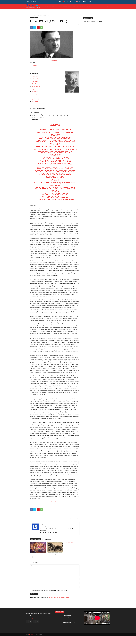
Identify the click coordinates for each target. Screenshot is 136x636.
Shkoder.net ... (32, 634)
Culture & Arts (54, 60)
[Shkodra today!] (58, 617)
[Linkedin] (44, 532)
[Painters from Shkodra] (38, 547)
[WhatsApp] (41, 27)
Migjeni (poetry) (36, 86)
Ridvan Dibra (35, 104)
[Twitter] (107, 6)
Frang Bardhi (35, 68)
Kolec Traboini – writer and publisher (71, 553)
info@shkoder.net (34, 618)
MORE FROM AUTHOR (46, 539)
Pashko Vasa (35, 94)
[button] (109, 2)
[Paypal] (49, 532)
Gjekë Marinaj (35, 99)
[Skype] (51, 532)
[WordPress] (56, 532)
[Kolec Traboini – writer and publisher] (71, 547)
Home (31, 15)
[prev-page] (31, 557)
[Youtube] (109, 6)
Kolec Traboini (35, 101)
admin (32, 24)
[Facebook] (103, 6)
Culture (35, 15)
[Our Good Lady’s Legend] (55, 547)
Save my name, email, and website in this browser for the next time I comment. (50, 590)
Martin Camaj (35, 83)
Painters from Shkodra (34, 553)
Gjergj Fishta (35, 78)
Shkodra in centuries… (69, 622)
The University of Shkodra (96, 21)
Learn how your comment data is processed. (59, 597)
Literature (36, 17)
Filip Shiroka (35, 76)
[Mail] (46, 532)
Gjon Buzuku (35, 65)
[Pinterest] (38, 27)
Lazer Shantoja (35, 81)
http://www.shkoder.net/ (44, 526)
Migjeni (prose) (35, 89)
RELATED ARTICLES (35, 539)
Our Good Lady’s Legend (52, 553)
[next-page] (33, 557)
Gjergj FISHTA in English (73, 518)
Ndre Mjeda (34, 91)
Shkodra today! (67, 615)
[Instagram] (105, 6)
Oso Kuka (32, 518)
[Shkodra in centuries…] (58, 624)
